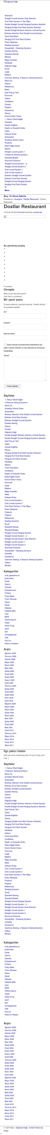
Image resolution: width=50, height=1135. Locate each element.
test (6, 631)
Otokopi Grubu (10, 134)
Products (8, 142)
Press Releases (11, 42)
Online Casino (10, 619)
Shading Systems (12, 45)
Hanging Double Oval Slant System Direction (23, 27)
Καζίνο (8, 640)
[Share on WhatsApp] (7, 256)
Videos (7, 98)
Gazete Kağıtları (11, 125)
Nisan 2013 (9, 739)
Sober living (9, 625)
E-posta (7, 323)
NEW (7, 616)
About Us (8, 80)
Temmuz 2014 (10, 733)
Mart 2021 (9, 727)
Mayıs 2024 (9, 706)
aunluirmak (37, 212)
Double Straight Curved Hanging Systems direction (25, 24)
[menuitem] (25, 187)
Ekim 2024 (9, 697)
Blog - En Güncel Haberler (15, 196)
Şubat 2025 (9, 688)
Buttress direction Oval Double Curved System (23, 33)
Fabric (7, 131)
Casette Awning (11, 51)
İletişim (8, 148)
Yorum (7, 355)
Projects (8, 107)
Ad (5, 312)
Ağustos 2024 (10, 703)
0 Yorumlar (20, 212)
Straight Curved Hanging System (18, 181)
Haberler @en (10, 610)
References (9, 86)
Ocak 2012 (9, 742)
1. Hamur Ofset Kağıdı (14, 119)
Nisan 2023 (9, 715)
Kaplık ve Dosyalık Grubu (15, 128)
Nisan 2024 (9, 709)
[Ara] (6, 187)
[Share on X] (7, 252)
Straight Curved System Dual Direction (20, 18)
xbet (6, 637)
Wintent (8, 57)
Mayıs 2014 (9, 736)
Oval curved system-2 (13, 172)
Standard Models (11, 157)
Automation (9, 137)
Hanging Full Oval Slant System (18, 39)
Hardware (8, 62)
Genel (7, 605)
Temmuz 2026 (10, 656)
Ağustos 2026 (10, 653)
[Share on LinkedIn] (7, 264)
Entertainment (10, 590)
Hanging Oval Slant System (16, 184)
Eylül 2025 (9, 683)
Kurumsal (8, 95)
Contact (8, 104)
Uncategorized (10, 634)
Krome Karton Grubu (13, 116)
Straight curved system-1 (15, 151)
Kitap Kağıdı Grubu (12, 145)
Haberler (8, 608)
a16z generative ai (12, 575)
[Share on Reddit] (7, 276)
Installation (9, 101)
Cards (7, 581)
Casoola (8, 587)
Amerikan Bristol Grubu (14, 139)
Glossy (7, 113)
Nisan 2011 (9, 745)
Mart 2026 (9, 668)
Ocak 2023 (9, 724)
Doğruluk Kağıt (11, 65)
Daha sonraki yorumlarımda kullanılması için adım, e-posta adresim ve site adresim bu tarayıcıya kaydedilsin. (24, 348)
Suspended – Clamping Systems (18, 48)
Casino (7, 584)
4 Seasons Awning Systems (16, 154)
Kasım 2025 (9, 680)
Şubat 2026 (9, 671)
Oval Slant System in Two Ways (18, 21)
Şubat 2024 (9, 712)
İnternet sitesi (9, 333)
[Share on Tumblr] (7, 268)
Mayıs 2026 (9, 662)
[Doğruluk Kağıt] (24, 1)
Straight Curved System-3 (15, 166)
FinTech (8, 593)
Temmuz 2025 (10, 685)
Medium (8, 74)
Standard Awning (11, 54)
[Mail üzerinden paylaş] (7, 280)
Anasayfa (8, 15)
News (7, 89)
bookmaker (9, 578)
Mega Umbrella (11, 60)
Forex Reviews (11, 599)
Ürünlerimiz (9, 110)
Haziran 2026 (10, 659)
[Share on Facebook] (7, 248)
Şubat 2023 (9, 721)
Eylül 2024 (9, 700)
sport (7, 628)
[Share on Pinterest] (7, 260)
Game (7, 602)
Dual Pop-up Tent (12, 92)
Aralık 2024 (9, 694)
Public (7, 622)
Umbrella (8, 122)
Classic (8, 83)
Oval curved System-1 (14, 169)
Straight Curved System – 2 (16, 163)
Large (7, 71)
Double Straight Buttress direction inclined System (25, 30)
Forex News (9, 596)
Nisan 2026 (9, 665)
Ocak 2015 (9, 730)
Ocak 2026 (9, 674)
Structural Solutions (13, 160)
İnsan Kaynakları (11, 36)
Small (7, 68)
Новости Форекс (11, 643)
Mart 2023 (9, 718)
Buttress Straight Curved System (18, 175)
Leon (7, 613)
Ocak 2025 (9, 691)
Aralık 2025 (9, 677)
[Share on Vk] (7, 272)
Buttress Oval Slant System (16, 178)
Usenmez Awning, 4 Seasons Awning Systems (24, 77)
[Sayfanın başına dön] (1, 1133)
